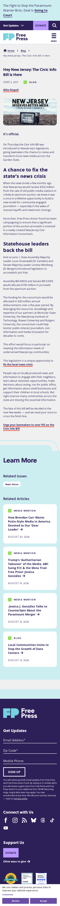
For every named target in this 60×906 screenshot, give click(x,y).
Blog (23, 50)
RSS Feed (24, 820)
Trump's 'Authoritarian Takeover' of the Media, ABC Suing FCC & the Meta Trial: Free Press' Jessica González (28, 568)
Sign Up (14, 772)
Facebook (5, 820)
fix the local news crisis (18, 364)
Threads (42, 820)
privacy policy (20, 798)
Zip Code (9, 750)
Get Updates (11, 25)
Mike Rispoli (11, 90)
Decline (16, 900)
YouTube (5, 827)
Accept (43, 900)
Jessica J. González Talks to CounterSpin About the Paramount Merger (28, 610)
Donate (40, 25)
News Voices (12, 484)
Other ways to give (14, 861)
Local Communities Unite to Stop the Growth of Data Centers (28, 649)
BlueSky (33, 820)
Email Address (13, 740)
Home (11, 50)
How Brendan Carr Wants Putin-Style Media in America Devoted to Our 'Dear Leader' (29, 523)
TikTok (52, 820)
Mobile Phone (13, 760)
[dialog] (30, 895)
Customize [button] (7, 894)
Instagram (15, 820)
